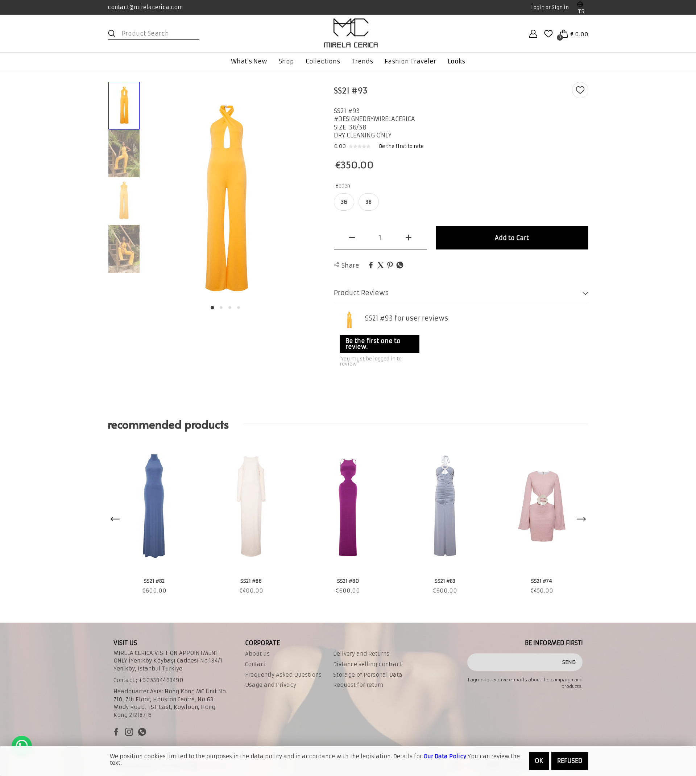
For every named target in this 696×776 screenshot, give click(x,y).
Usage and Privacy (270, 685)
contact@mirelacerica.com (145, 7)
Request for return (358, 685)
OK (539, 760)
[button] (212, 307)
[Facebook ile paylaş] (371, 265)
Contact (255, 664)
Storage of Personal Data (367, 675)
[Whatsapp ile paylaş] (400, 265)
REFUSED (570, 760)
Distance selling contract (367, 664)
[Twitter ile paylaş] (381, 265)
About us (257, 654)
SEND (569, 662)
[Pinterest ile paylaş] (390, 265)
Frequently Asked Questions (283, 675)
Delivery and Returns (361, 654)
